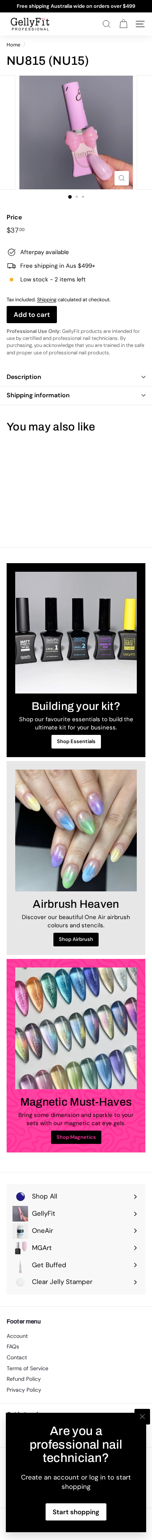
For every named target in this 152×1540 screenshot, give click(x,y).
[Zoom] (121, 178)
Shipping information (38, 395)
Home (13, 44)
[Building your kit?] (76, 633)
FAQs (13, 1346)
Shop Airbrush (76, 939)
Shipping (47, 299)
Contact (17, 1357)
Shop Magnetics (76, 1137)
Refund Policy (24, 1378)
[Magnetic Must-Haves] (76, 1028)
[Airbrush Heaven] (76, 830)
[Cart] (123, 24)
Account (17, 1335)
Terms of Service (27, 1368)
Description (24, 377)
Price (14, 217)
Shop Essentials (76, 741)
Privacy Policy (24, 1389)
